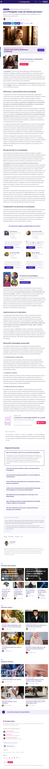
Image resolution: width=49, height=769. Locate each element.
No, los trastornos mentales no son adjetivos (30, 592)
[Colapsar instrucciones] (43, 517)
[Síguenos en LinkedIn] (9, 758)
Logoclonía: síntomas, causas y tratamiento (9, 702)
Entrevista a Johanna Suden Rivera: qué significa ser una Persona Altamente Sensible (35, 649)
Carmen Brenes (13, 231)
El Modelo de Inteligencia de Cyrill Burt (11, 679)
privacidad (37, 765)
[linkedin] (15, 23)
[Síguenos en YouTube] (14, 758)
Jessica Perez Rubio (14, 253)
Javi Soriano (8, 18)
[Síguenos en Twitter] (7, 758)
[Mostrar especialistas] (3, 712)
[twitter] (12, 23)
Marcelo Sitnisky (36, 253)
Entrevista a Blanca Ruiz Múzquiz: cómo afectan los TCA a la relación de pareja (11, 626)
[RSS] (20, 758)
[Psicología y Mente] (24, 1)
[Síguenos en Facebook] (4, 758)
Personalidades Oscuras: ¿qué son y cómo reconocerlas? (42, 593)
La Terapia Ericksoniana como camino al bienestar (11, 648)
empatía (9, 85)
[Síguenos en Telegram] (17, 758)
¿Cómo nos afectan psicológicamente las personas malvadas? (10, 573)
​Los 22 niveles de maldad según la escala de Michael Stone (18, 594)
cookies (41, 765)
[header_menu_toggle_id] (1, 2)
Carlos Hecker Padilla (37, 231)
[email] (18, 23)
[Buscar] (35, 2)
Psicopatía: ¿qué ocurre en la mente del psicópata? (6, 594)
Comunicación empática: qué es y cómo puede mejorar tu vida (35, 702)
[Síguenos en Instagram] (12, 758)
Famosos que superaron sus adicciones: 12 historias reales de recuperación (36, 626)
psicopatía (7, 71)
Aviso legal (32, 765)
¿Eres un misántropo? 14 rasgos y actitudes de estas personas (35, 573)
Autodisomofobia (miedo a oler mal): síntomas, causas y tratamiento (35, 680)
